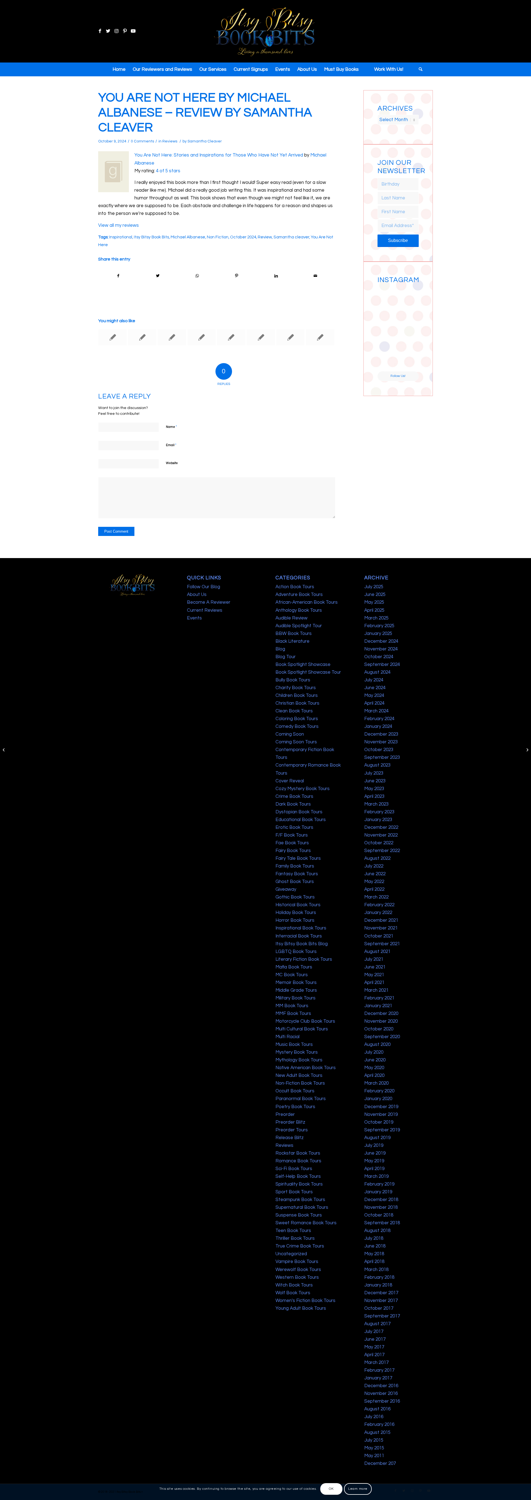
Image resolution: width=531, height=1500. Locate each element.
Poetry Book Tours (295, 1106)
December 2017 (381, 1292)
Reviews (169, 141)
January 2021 (378, 1005)
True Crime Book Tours (299, 1246)
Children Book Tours (296, 695)
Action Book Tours (294, 586)
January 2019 (378, 1191)
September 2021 (382, 943)
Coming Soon (289, 734)
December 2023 (381, 734)
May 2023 (374, 788)
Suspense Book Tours (298, 1215)
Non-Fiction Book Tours (300, 1083)
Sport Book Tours (294, 1191)
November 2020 (381, 1021)
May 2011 (374, 1455)
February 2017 (379, 1370)
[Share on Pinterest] (236, 276)
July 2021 (373, 959)
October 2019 (378, 1122)
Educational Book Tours (300, 819)
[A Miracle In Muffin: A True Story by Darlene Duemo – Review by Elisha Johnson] (112, 337)
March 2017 (376, 1362)
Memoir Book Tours (296, 982)
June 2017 (375, 1339)
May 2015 (374, 1448)
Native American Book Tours (305, 1067)
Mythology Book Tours (298, 1060)
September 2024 (382, 664)
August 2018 (377, 1230)
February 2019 (379, 1184)
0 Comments (142, 141)
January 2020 (378, 1098)
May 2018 (374, 1253)
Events (194, 618)
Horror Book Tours (294, 920)
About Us (197, 594)
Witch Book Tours (294, 1285)
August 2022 (377, 858)
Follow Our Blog (203, 586)
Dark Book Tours (293, 804)
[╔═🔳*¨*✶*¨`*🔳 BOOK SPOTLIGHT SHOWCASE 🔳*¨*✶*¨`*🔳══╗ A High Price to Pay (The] (387, 318)
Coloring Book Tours (296, 718)
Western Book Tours (297, 1277)
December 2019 (381, 1106)
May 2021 (374, 974)
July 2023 (373, 773)
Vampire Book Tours (296, 1261)
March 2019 (376, 1176)
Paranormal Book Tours (300, 1098)
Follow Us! (398, 376)
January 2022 (378, 912)
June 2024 (375, 687)
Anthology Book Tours (298, 610)
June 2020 (375, 1060)
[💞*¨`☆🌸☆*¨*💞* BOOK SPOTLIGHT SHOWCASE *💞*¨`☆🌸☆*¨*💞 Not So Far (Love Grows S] (387, 339)
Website (172, 463)
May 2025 (374, 602)
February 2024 (379, 718)
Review (265, 237)
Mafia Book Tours (293, 967)
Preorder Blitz (290, 1122)
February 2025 (379, 625)
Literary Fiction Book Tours (303, 959)
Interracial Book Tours (298, 936)
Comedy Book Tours (297, 726)
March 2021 (376, 990)
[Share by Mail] (315, 276)
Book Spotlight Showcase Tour (308, 672)
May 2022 (374, 881)
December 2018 (381, 1199)
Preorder (285, 1114)
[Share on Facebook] (118, 276)
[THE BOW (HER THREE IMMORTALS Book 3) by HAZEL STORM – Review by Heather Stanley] (171, 337)
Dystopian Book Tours (298, 811)
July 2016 (373, 1416)
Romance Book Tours (298, 1160)
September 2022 (382, 850)
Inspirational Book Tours (300, 928)
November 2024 (381, 649)
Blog (280, 649)
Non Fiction (217, 237)
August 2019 (377, 1137)
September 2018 (382, 1222)
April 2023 (374, 796)
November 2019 (381, 1114)
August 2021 (377, 951)
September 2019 (382, 1129)
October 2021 (378, 936)
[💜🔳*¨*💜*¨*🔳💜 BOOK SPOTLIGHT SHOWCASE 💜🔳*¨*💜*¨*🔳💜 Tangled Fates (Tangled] (409, 339)
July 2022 (373, 866)
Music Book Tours (294, 1044)
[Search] (418, 69)
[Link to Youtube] (133, 31)
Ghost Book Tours (294, 881)
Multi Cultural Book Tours (301, 1029)
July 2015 (373, 1440)
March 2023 (376, 804)
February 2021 (379, 998)
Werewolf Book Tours (298, 1269)
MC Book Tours (291, 974)
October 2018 (378, 1215)
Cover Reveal (289, 780)
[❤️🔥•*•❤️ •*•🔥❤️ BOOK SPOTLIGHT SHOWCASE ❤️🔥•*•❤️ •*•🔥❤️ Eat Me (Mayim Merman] (409, 361)
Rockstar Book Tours (297, 1153)
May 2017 (374, 1347)
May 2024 (374, 695)
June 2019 (375, 1153)
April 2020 (374, 1075)
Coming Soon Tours (296, 741)
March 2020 (376, 1083)
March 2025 (376, 618)
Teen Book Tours (293, 1230)
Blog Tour (285, 656)
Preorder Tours (291, 1129)
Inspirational (120, 237)
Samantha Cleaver (205, 141)
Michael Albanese (188, 237)
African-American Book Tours (306, 602)
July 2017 (373, 1331)
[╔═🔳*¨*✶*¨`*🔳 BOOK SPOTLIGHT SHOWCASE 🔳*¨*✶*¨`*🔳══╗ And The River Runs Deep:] (387, 296)
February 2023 (379, 811)
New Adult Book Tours (298, 1075)
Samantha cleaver (291, 237)
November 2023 (381, 741)
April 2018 (374, 1261)
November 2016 (381, 1393)
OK (331, 1489)
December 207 (380, 1463)
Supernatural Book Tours (301, 1207)
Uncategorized (291, 1253)
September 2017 (382, 1316)
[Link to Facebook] (100, 31)
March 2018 (376, 1269)
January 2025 (378, 633)
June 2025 (375, 594)
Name (171, 427)
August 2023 (377, 765)
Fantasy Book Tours (296, 873)
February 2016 (379, 1424)
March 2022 (376, 897)
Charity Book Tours (295, 687)
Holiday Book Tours (295, 912)
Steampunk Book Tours (300, 1199)
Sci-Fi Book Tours (293, 1168)
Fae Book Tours (292, 842)
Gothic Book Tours (295, 897)
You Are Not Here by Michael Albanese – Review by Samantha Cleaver (205, 112)
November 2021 (381, 928)
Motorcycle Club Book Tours (305, 1021)
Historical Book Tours (298, 904)
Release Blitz (289, 1137)
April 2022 (374, 889)
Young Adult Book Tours (300, 1308)
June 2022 (375, 873)
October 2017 (378, 1308)
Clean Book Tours (294, 711)
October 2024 (243, 237)
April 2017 (374, 1354)
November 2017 (381, 1300)
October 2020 (378, 1029)
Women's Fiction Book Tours (305, 1300)
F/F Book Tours (291, 835)
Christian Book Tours (297, 703)
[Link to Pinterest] (125, 31)
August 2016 (377, 1409)
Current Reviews (204, 610)
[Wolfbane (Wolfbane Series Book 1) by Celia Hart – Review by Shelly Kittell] (201, 337)
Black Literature (292, 641)
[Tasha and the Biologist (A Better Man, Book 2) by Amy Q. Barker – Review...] (4, 750)
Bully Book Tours (292, 680)
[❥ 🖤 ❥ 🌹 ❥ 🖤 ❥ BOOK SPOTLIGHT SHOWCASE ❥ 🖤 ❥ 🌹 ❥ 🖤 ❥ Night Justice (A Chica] (409, 296)
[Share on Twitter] (158, 276)
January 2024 (378, 726)
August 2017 (377, 1323)
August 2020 (377, 1044)
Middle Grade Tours (296, 990)
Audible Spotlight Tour (298, 625)
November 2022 (381, 835)
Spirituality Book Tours (299, 1184)
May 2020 (374, 1067)
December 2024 (381, 641)
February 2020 (379, 1090)
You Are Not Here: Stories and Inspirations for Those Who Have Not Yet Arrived (218, 155)
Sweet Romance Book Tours (306, 1222)
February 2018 (379, 1277)
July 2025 (373, 586)
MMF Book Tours (293, 1013)
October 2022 (378, 842)
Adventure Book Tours (299, 594)
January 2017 (378, 1378)
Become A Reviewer (208, 602)
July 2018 (373, 1238)
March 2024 (376, 711)
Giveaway (285, 889)
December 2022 (381, 827)
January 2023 (378, 819)
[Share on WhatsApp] (197, 276)
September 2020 (382, 1036)
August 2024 (377, 672)
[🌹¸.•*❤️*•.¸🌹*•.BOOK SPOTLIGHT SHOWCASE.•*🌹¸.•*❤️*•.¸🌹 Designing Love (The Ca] (387, 361)
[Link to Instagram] (116, 31)
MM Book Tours (291, 1005)
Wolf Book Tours (292, 1292)
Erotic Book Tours (294, 827)
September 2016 (382, 1401)
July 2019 (373, 1145)
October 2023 (378, 749)
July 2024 (373, 680)
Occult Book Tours (294, 1090)
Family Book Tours (294, 866)
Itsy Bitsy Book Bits (151, 237)
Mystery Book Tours (296, 1052)
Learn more (358, 1489)
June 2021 (375, 967)
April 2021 (374, 982)
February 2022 (379, 904)
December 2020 (381, 1013)
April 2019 (374, 1168)
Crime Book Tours (294, 796)
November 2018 (381, 1207)
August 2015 (377, 1432)
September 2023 (382, 757)
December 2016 (381, 1385)
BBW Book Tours (293, 633)
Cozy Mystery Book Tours (302, 788)
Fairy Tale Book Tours (298, 858)
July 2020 (373, 1052)
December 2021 (381, 920)
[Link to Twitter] (108, 31)
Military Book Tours (295, 998)
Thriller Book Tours (295, 1238)
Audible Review (291, 618)
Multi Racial (287, 1036)
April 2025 (374, 610)
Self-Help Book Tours (298, 1176)
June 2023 (375, 780)
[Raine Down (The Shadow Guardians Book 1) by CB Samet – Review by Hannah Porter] (231, 337)
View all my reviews (118, 225)
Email (171, 445)
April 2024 (374, 703)
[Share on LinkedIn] (276, 276)
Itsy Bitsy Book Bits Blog (301, 943)
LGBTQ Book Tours (296, 951)
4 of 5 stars (168, 170)
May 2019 (374, 1160)
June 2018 (375, 1246)
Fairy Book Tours (293, 850)
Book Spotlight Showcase (302, 664)
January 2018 (378, 1285)
